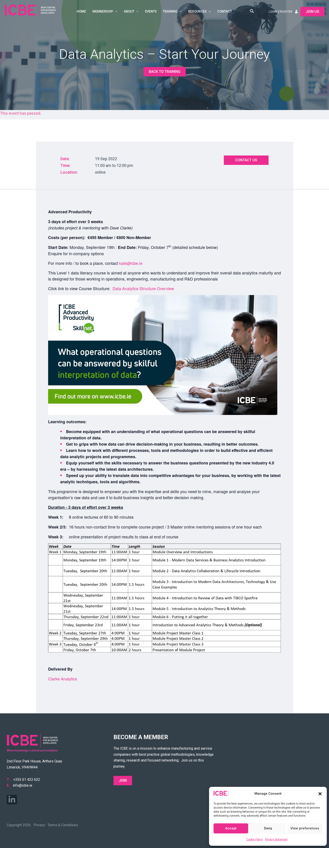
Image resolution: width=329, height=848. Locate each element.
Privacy (39, 825)
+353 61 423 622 (26, 779)
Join (123, 780)
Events (151, 11)
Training (170, 11)
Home (81, 11)
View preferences (305, 828)
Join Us (312, 11)
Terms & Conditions (62, 825)
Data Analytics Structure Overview (143, 288)
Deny (268, 828)
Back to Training (164, 71)
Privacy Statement (276, 839)
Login (273, 11)
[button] (320, 794)
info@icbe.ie (22, 785)
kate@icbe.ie (130, 263)
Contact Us (246, 160)
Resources (197, 11)
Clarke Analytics (62, 679)
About (129, 11)
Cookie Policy (254, 839)
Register (286, 11)
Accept (231, 828)
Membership (102, 11)
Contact (224, 11)
